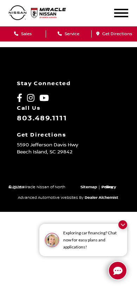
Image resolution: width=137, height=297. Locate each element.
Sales (26, 34)
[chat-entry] (117, 270)
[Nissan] (17, 13)
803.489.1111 (42, 118)
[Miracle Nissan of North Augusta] (53, 13)
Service (71, 34)
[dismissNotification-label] (122, 224)
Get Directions (116, 34)
